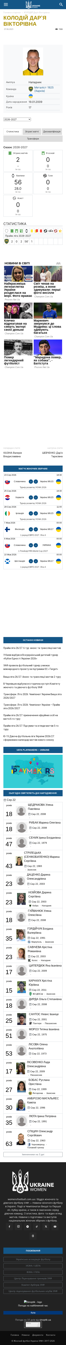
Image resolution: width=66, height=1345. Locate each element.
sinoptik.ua (45, 1319)
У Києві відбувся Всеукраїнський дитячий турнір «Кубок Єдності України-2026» (30, 657)
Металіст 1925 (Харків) (44, 89)
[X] (22, 36)
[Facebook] (6, 36)
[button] (5, 4)
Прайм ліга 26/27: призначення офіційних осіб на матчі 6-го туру (30, 717)
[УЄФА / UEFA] (33, 1266)
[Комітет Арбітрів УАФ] (33, 1285)
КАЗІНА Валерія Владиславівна (12, 454)
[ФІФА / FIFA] (33, 1272)
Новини (26, 1334)
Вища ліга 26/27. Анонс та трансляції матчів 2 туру (32, 676)
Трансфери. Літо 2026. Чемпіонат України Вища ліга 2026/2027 (32, 696)
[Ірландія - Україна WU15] (33, 513)
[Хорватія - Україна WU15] (33, 497)
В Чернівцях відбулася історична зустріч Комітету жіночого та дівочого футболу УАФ (31, 685)
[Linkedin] (45, 36)
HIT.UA (28, 1323)
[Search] (61, 4)
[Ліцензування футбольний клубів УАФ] (33, 1291)
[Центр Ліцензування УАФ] (33, 1278)
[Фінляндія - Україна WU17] (33, 529)
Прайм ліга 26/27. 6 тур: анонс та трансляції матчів (32, 648)
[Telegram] (14, 36)
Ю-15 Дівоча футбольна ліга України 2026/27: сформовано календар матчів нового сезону (28, 738)
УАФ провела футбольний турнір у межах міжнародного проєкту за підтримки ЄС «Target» (30, 667)
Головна (15, 1334)
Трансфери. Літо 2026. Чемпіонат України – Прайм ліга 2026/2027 (31, 706)
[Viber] (30, 36)
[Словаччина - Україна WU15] (33, 481)
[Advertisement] (33, 406)
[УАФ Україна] (33, 1259)
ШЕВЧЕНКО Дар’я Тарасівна (52, 454)
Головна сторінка (12, 12)
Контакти (50, 1334)
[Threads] (33, 1236)
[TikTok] (36, 1226)
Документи (37, 1334)
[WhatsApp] (38, 36)
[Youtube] (55, 1226)
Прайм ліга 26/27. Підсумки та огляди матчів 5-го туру (31, 727)
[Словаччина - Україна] (33, 545)
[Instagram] (18, 1226)
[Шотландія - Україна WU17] (33, 561)
